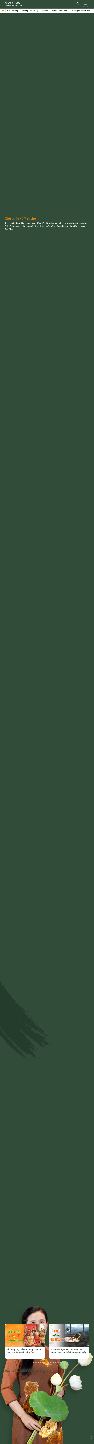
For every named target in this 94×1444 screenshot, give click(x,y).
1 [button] (33, 1361)
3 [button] (38, 1361)
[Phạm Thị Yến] (13, 4)
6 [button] (46, 1361)
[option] (51, 1341)
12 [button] (60, 1361)
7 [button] (48, 1361)
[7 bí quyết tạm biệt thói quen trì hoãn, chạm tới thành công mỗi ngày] (51, 1335)
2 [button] (36, 1361)
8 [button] (50, 1361)
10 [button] (55, 1361)
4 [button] (41, 1361)
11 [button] (58, 1361)
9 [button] (53, 1361)
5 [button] (43, 1361)
